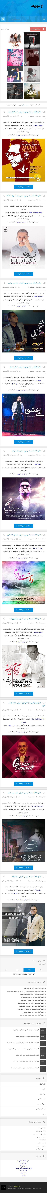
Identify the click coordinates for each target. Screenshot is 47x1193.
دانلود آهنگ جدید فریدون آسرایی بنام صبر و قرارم (24, 792)
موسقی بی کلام (40, 1109)
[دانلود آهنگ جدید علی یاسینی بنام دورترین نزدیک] (15, 91)
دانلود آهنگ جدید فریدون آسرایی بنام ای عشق (25, 367)
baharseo (17, 1186)
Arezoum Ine (38, 632)
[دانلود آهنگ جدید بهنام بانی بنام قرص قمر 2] (32, 91)
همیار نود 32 (23, 1170)
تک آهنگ (38, 116)
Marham (38, 464)
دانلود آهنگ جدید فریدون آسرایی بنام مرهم (26, 450)
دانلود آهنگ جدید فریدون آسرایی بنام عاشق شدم (25, 112)
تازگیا (15, 893)
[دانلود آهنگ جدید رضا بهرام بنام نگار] (32, 57)
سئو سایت (23, 1173)
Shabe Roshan (38, 296)
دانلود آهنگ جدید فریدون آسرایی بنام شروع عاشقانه (23, 195)
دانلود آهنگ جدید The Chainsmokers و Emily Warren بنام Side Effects (25, 991)
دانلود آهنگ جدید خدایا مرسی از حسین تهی (32, 1000)
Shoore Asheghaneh (35, 212)
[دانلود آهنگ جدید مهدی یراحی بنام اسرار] (32, 74)
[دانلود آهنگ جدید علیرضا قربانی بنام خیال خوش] (15, 40)
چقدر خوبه (12, 725)
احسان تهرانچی (40, 1131)
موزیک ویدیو (41, 1104)
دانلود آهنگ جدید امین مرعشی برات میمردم (32, 997)
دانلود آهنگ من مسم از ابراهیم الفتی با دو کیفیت (26, 1030)
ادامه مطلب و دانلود (24, 187)
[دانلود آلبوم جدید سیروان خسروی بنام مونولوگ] (32, 40)
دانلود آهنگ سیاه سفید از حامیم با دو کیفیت (27, 1036)
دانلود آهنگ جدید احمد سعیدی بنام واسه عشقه (31, 1015)
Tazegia (37, 890)
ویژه (44, 1114)
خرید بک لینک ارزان (23, 1161)
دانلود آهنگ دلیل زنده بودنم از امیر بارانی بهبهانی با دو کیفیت (23, 1043)
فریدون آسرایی (21, 135)
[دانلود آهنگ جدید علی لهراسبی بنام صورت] (15, 57)
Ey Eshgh (38, 380)
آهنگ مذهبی (41, 1099)
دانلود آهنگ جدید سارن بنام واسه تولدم (34, 988)
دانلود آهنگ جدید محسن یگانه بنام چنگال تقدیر (31, 1006)
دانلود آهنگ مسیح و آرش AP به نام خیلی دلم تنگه (31, 1003)
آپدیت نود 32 (23, 1163)
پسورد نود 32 (23, 1166)
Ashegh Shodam (38, 125)
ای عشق (14, 383)
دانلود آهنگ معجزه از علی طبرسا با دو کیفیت (27, 1055)
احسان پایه (41, 1128)
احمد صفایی (41, 1143)
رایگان (23, 1175)
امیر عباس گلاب (40, 1149)
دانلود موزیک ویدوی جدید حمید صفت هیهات (32, 994)
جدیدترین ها (31, 116)
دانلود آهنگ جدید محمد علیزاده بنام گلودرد (33, 1012)
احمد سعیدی (40, 1137)
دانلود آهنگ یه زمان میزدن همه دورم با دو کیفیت (26, 1061)
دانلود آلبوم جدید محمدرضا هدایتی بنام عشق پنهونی (30, 1009)
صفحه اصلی (25, 105)
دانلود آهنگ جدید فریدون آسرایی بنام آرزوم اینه (25, 618)
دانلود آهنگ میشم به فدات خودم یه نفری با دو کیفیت (25, 1068)
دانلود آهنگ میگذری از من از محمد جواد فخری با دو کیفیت (23, 1049)
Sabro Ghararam (37, 806)
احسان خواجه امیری (39, 1134)
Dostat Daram (38, 548)
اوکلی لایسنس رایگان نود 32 (23, 1168)
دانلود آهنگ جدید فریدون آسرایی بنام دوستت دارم (24, 534)
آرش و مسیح (40, 1146)
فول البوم (42, 1094)
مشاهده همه (5, 29)
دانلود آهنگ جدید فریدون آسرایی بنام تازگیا (26, 876)
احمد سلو (41, 1140)
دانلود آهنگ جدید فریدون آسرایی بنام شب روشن (24, 283)
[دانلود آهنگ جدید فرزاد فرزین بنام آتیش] (15, 74)
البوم (44, 1089)
